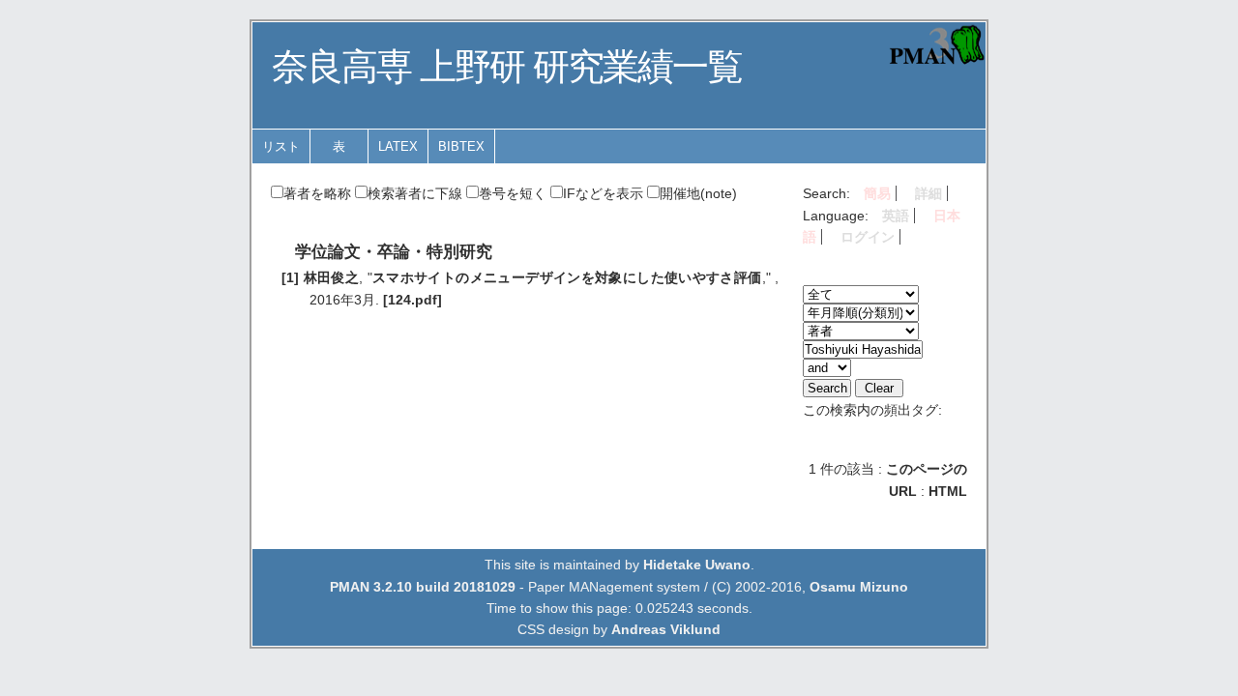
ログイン (867, 237)
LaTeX (398, 146)
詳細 (928, 193)
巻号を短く (512, 193)
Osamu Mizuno (859, 586)
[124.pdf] (412, 299)
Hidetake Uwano (697, 564)
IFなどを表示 (603, 193)
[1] (290, 277)
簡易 (877, 193)
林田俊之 (332, 277)
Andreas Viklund (666, 629)
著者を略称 (317, 193)
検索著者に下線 (415, 193)
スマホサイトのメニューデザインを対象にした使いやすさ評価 (567, 277)
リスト (281, 146)
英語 (895, 215)
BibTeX (461, 146)
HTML (947, 491)
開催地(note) (698, 193)
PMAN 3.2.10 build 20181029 (423, 586)
